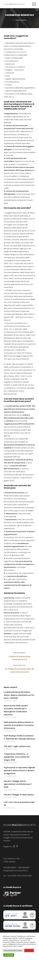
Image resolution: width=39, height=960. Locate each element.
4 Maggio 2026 (10, 797)
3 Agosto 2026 (10, 717)
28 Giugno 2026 (10, 763)
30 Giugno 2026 (10, 749)
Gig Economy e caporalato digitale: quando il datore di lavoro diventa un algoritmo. (19, 770)
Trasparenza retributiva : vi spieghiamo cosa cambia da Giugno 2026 (16, 757)
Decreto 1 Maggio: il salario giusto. (19, 794)
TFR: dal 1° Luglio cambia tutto (17, 746)
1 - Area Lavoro (19, 20)
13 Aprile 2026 (9, 808)
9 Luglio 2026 (9, 741)
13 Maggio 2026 (10, 790)
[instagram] (14, 846)
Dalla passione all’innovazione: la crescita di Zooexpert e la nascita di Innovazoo (19, 725)
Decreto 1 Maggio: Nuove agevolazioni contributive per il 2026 (17, 784)
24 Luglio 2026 (10, 731)
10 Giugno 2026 (10, 776)
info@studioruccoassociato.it (15, 870)
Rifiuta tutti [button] (29, 950)
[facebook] (17, 846)
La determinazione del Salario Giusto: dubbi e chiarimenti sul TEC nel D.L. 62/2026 (19, 695)
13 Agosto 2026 (10, 701)
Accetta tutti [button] (9, 955)
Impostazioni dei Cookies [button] (13, 950)
